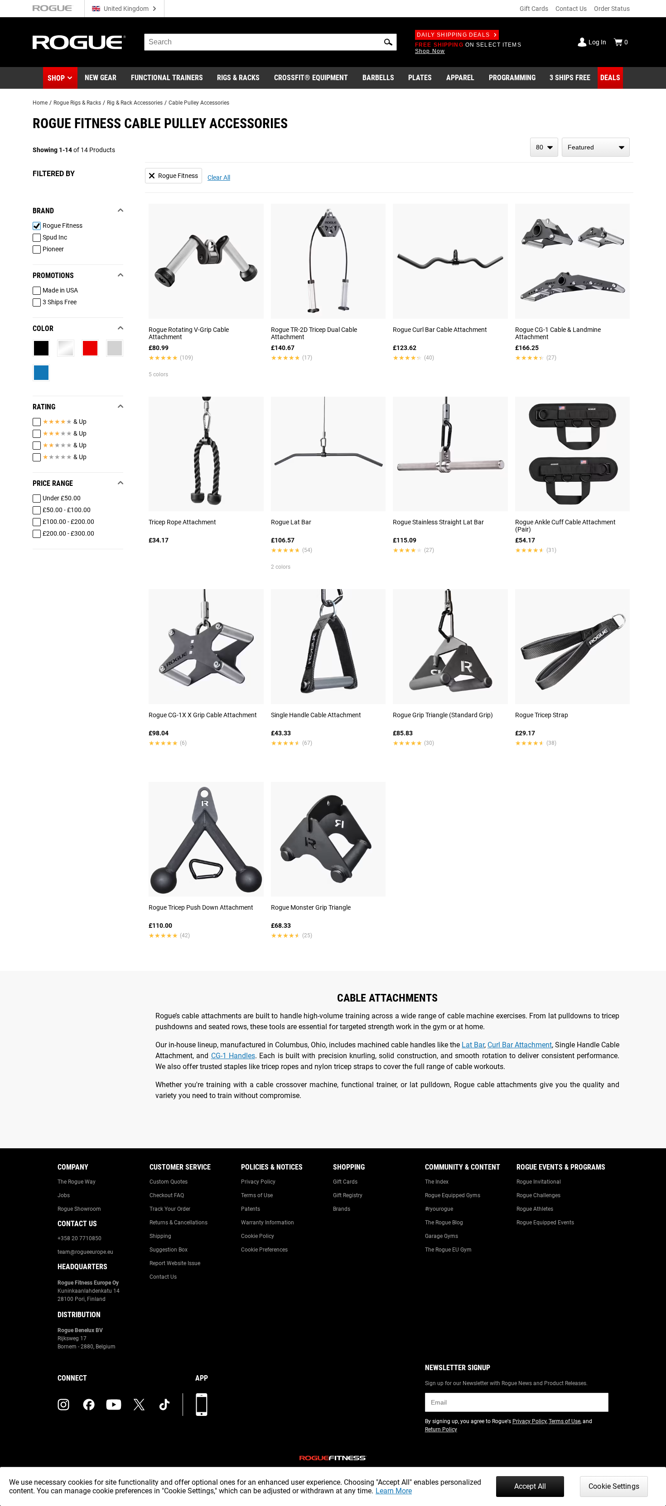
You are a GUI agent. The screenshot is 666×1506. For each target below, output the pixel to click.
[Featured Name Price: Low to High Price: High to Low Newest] (596, 147)
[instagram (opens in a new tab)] (63, 1404)
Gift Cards (534, 8)
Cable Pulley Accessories (199, 103)
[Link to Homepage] (79, 42)
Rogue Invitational (538, 1182)
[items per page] (544, 147)
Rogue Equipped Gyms (452, 1195)
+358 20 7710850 (79, 1238)
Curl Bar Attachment (519, 1045)
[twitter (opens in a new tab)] (139, 1404)
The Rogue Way (77, 1182)
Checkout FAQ (167, 1195)
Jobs (64, 1195)
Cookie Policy (257, 1236)
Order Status (612, 8)
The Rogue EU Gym (448, 1250)
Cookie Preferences (264, 1250)
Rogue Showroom (79, 1209)
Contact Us (571, 8)
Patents (250, 1209)
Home (40, 103)
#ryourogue (439, 1209)
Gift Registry (347, 1195)
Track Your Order (170, 1209)
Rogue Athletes (534, 1209)
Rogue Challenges (538, 1195)
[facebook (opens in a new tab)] (88, 1404)
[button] (388, 42)
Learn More (394, 1491)
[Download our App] (201, 1404)
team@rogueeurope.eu (85, 1252)
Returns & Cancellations (179, 1222)
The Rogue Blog (444, 1222)
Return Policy (441, 1429)
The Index (437, 1182)
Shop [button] (56, 78)
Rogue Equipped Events (545, 1222)
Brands (341, 1209)
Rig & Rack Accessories (135, 103)
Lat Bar (473, 1045)
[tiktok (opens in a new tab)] (164, 1404)
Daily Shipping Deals (453, 35)
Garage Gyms (441, 1236)
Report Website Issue (175, 1263)
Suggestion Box (169, 1250)
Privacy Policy (258, 1182)
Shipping (160, 1236)
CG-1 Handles (233, 1055)
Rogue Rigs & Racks (77, 103)
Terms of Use (257, 1195)
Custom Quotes (169, 1182)
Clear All (219, 177)
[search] (270, 42)
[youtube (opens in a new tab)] (113, 1404)
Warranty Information (267, 1222)
